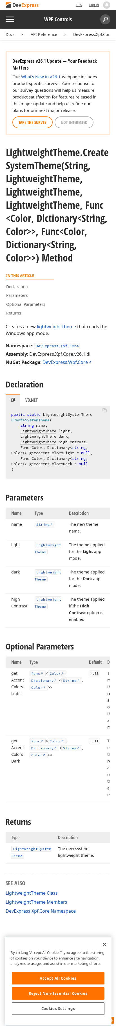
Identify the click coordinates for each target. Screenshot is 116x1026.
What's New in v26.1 (41, 76)
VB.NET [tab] (31, 400)
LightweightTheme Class (32, 893)
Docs (10, 34)
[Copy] (104, 410)
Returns (13, 313)
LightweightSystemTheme (67, 414)
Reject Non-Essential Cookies (58, 993)
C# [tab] (13, 400)
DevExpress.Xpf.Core (92, 34)
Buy (79, 5)
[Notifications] (106, 5)
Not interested (74, 122)
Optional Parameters (25, 304)
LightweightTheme (38, 430)
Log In (94, 5)
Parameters (17, 295)
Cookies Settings (58, 1008)
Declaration (17, 286)
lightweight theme (56, 326)
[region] (58, 981)
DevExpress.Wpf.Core (65, 362)
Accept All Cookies (58, 978)
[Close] (104, 944)
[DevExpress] (23, 5)
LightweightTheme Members (36, 902)
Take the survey (32, 122)
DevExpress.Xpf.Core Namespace (41, 911)
